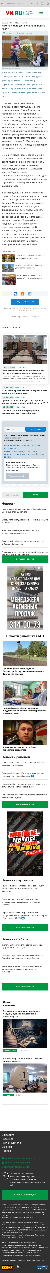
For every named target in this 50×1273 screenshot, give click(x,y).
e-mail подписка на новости (20, 1158)
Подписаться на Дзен (18, 476)
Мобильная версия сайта (15, 1166)
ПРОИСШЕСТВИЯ (10, 1050)
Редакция (7, 1138)
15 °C (15, 4)
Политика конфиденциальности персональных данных (23, 1260)
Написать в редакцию (25, 1195)
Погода (6, 1150)
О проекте (8, 1135)
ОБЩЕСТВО (21, 367)
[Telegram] (29, 293)
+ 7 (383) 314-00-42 (24, 1230)
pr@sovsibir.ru (38, 1235)
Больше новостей (25, 559)
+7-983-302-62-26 (16, 1238)
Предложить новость (25, 302)
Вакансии (7, 1146)
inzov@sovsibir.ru (15, 1233)
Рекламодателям (12, 1142)
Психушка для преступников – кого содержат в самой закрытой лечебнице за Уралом (24, 454)
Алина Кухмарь (25, 33)
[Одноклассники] (22, 293)
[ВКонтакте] (15, 293)
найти (36, 495)
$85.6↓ (21, 4)
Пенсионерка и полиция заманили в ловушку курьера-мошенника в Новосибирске (21, 1014)
